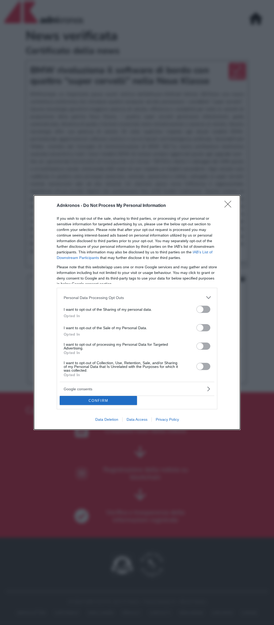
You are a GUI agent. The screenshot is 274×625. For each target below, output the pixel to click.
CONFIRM (98, 401)
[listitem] (137, 297)
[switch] (203, 309)
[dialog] (137, 312)
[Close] (229, 206)
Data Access (137, 419)
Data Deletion (106, 419)
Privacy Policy (167, 419)
